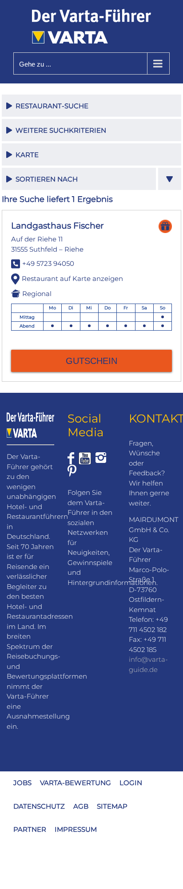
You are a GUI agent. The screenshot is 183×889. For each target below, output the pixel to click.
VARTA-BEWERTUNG (75, 782)
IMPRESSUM (76, 829)
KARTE (25, 154)
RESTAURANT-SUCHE (50, 106)
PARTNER (29, 829)
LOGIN (130, 782)
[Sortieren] (169, 179)
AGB (80, 806)
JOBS (22, 782)
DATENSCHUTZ (39, 806)
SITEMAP (112, 806)
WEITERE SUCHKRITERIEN (59, 130)
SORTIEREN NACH (45, 179)
